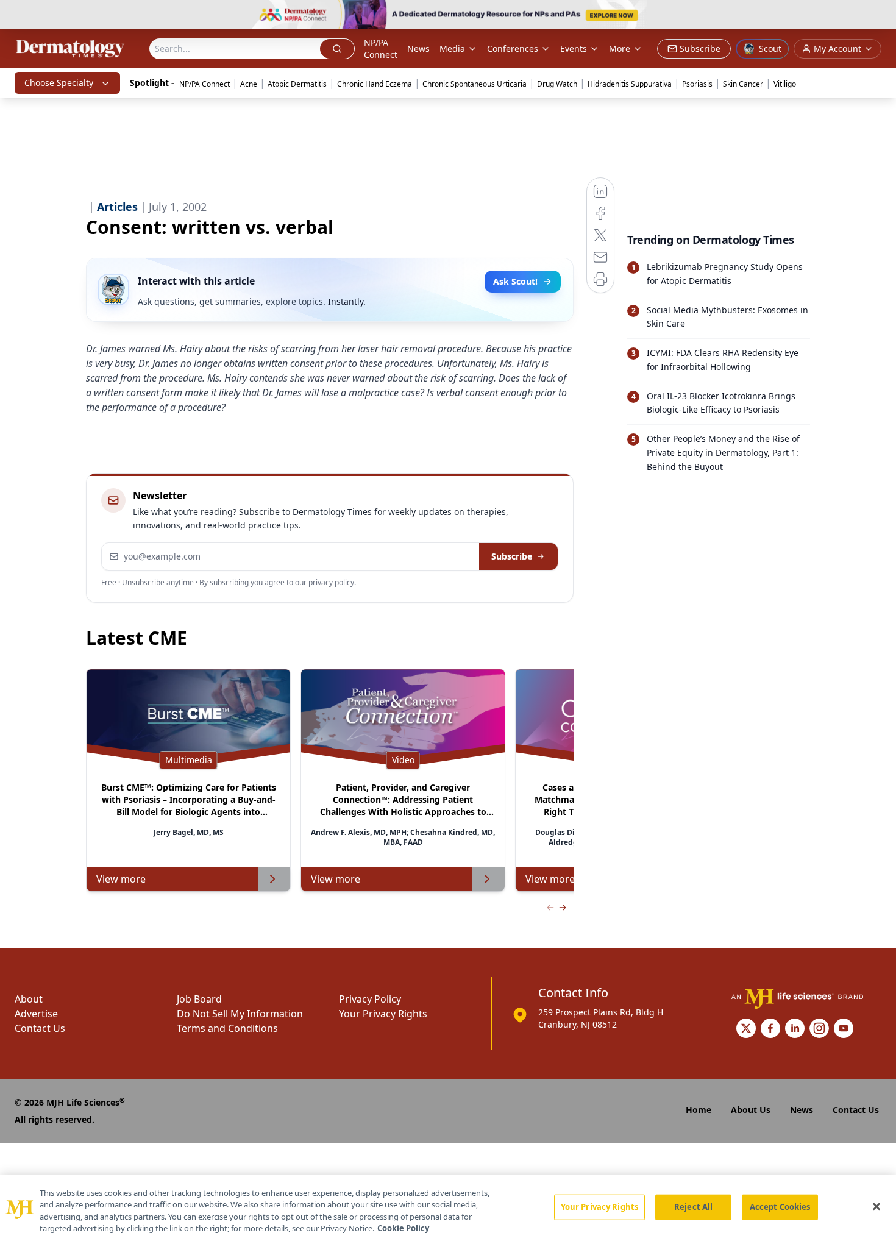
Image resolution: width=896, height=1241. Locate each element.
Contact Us (40, 1028)
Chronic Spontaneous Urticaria (474, 84)
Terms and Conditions (227, 1028)
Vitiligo (784, 84)
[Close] (876, 1206)
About (29, 999)
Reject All (693, 1206)
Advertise (36, 1013)
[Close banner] (880, 15)
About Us (750, 1109)
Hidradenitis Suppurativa (630, 84)
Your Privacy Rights (383, 1013)
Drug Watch (557, 84)
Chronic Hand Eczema (374, 84)
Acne (248, 84)
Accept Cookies (780, 1206)
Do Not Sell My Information (240, 1013)
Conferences (512, 48)
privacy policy (331, 582)
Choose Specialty (58, 82)
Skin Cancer (743, 84)
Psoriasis (697, 84)
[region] (448, 1208)
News (418, 48)
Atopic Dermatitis (297, 84)
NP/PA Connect (380, 48)
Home (698, 1109)
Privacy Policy (370, 999)
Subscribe (511, 556)
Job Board (199, 999)
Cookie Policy (403, 1228)
